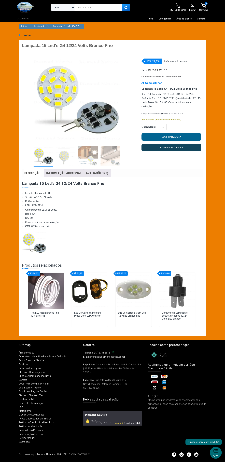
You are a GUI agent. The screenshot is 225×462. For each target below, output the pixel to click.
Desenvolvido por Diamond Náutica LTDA (40, 454)
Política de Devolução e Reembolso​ (37, 422)
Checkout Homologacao (32, 372)
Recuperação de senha (31, 434)
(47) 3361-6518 (102, 352)
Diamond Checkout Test (31, 395)
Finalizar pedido (27, 399)
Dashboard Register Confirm (33, 391)
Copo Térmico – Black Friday (34, 383)
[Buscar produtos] (126, 7)
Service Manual (27, 438)
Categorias (164, 18)
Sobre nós (24, 442)
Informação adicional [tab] (64, 173)
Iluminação (39, 26)
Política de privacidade (30, 426)
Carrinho (23, 364)
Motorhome (25, 411)
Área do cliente (184, 18)
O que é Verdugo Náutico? (32, 414)
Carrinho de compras (30, 368)
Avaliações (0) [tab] (97, 173)
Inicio (150, 18)
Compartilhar (153, 82)
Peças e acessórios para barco (35, 418)
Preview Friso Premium (31, 430)
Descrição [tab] (32, 173)
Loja (21, 407)
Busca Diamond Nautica (31, 360)
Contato (201, 18)
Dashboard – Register (30, 387)
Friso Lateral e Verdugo (31, 403)
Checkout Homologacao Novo (35, 376)
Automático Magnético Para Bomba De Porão (43, 356)
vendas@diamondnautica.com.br (108, 356)
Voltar (27, 35)
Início (24, 26)
